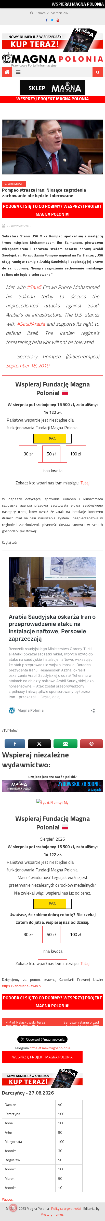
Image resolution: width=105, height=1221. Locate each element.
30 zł (28, 454)
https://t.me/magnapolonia (50, 1048)
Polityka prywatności (66, 1208)
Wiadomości (14, 183)
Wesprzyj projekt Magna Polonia (52, 99)
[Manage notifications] (13, 1208)
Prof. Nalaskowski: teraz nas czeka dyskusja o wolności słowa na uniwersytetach (25, 1022)
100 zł (75, 454)
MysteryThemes (52, 1214)
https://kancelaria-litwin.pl (22, 985)
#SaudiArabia (31, 324)
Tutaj (84, 483)
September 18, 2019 (27, 365)
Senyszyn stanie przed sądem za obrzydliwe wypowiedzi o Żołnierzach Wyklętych (78, 1022)
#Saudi (34, 287)
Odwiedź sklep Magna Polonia (52, 87)
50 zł (51, 454)
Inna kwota (53, 470)
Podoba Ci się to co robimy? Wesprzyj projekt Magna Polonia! (52, 210)
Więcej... (8, 1199)
